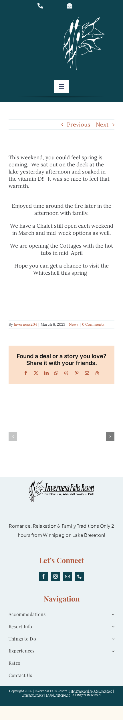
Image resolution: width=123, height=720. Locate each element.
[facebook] (43, 576)
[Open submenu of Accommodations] (111, 614)
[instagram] (55, 576)
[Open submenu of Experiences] (111, 651)
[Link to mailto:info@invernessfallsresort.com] (77, 6)
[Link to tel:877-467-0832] (48, 6)
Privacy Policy (33, 695)
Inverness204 (25, 324)
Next (102, 124)
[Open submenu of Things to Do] (111, 639)
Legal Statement (58, 695)
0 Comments (93, 324)
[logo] (85, 17)
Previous (78, 124)
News (73, 324)
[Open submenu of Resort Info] (111, 627)
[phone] (79, 576)
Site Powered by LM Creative (91, 691)
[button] (13, 436)
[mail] (67, 576)
